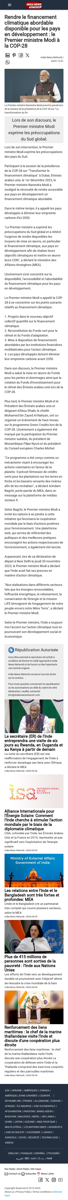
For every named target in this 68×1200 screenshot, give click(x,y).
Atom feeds (23, 1169)
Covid (22, 1137)
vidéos (9, 1142)
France (27, 1100)
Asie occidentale (44, 1106)
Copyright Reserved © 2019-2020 (22, 1188)
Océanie (30, 1121)
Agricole (11, 1137)
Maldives (24, 1116)
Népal (36, 1116)
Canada (44, 1090)
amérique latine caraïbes (21, 1095)
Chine (8, 1121)
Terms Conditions (41, 1191)
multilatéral (13, 1127)
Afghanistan (13, 1111)
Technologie (49, 1137)
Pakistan (29, 1111)
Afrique (10, 1106)
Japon (18, 1121)
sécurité (33, 1137)
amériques (30, 1090)
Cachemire (33, 1132)
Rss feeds (10, 1169)
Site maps (36, 1169)
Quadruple (55, 1127)
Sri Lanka (48, 1116)
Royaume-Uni (13, 1100)
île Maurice (24, 1106)
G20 (7, 1090)
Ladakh (47, 1132)
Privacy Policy (23, 1191)
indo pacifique (46, 1121)
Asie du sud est (15, 1132)
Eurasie (56, 1100)
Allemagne (42, 1100)
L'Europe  (46, 1095)
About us (9, 1191)
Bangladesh (45, 1111)
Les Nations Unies (35, 1127)
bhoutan (10, 1116)
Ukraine (17, 1090)
